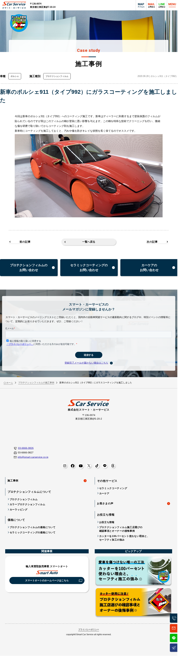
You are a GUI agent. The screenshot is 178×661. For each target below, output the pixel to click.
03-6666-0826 (26, 448)
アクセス (141, 5)
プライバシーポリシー (88, 629)
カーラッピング (19, 509)
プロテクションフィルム (24, 499)
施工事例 (12, 480)
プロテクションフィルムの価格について (32, 527)
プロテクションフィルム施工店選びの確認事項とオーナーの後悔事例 (121, 529)
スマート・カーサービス (14, 5)
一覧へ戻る (88, 241)
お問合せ (161, 5)
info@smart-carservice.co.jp (33, 457)
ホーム (9, 382)
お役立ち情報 (106, 522)
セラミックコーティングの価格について (32, 532)
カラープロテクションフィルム (27, 504)
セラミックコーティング (113, 488)
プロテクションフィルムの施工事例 (36, 382)
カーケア (104, 493)
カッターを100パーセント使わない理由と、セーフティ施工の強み (133, 571)
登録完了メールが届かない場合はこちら (86, 362)
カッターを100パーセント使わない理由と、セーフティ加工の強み (124, 538)
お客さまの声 (105, 503)
